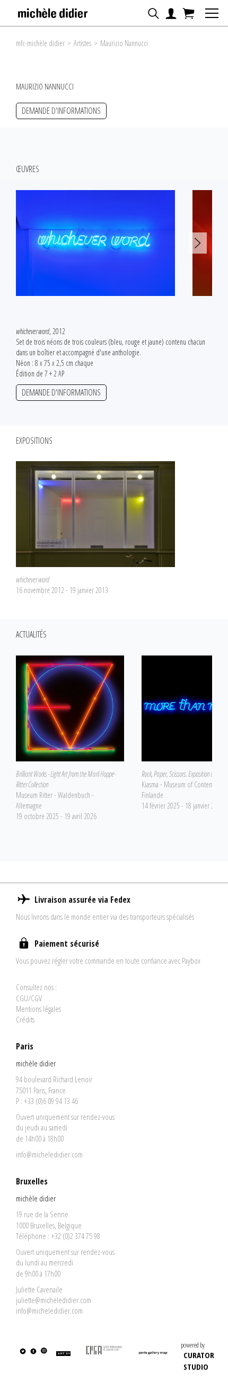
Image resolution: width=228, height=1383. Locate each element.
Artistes (82, 43)
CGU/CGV (29, 998)
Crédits (25, 1019)
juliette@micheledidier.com (53, 1300)
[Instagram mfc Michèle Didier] (43, 1357)
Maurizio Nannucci (124, 43)
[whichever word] (95, 513)
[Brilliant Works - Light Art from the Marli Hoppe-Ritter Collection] (70, 707)
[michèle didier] (53, 10)
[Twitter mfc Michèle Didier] (23, 1357)
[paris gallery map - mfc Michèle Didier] (153, 1357)
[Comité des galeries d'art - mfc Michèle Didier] (104, 1357)
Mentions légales (38, 1008)
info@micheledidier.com (49, 1154)
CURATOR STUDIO (198, 1360)
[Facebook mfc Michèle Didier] (33, 1357)
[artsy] (63, 1357)
